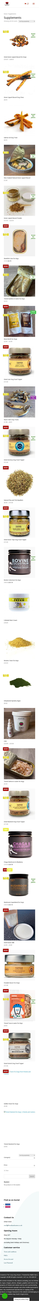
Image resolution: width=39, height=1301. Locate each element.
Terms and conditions (10, 1252)
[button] (5, 1296)
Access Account (8, 1259)
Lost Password (8, 1263)
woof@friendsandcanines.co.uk (13, 1225)
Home (5, 14)
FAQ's (6, 1255)
